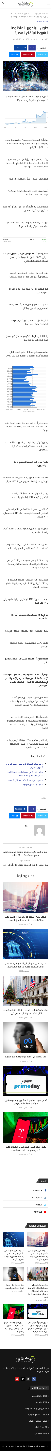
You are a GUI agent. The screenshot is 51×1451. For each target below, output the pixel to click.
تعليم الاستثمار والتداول (37, 1421)
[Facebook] (34, 1379)
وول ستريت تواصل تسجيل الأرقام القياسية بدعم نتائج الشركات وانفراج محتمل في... (25, 1011)
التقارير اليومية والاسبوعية (36, 1408)
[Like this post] (31, 47)
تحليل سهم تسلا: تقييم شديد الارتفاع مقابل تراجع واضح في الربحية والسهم (25, 1148)
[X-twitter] (23, 1379)
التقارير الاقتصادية (22, 13)
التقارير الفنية (41, 1402)
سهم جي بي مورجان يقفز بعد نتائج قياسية (25, 780)
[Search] (2, 4)
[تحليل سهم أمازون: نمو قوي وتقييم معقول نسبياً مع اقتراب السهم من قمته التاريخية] (25, 1081)
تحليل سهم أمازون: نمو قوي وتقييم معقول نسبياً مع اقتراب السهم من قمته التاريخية (38, 1327)
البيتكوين (43, 798)
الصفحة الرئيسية (41, 13)
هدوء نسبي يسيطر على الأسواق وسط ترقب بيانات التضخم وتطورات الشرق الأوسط (25, 918)
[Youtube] (17, 1379)
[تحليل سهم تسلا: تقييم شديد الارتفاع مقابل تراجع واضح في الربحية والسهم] (25, 1127)
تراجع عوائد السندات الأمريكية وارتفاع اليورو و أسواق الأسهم (24, 765)
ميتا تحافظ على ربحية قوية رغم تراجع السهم (25, 1056)
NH (43, 39)
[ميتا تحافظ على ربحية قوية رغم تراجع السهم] (25, 1037)
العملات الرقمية (40, 1433)
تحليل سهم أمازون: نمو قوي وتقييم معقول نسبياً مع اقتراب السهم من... (26, 1101)
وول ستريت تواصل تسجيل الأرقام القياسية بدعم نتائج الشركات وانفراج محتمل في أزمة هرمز (38, 1290)
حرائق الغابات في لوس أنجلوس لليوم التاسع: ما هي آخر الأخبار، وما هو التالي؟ (25, 774)
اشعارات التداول (40, 1427)
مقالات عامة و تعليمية (37, 1414)
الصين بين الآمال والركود (33, 785)
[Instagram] (28, 1379)
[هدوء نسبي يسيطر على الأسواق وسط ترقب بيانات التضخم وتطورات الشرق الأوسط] (25, 897)
